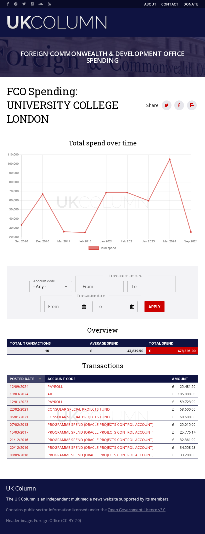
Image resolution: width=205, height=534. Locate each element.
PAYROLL (55, 386)
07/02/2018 (19, 424)
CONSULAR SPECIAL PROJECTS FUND (79, 409)
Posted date (26, 378)
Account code (62, 378)
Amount (180, 378)
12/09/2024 (19, 386)
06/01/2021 (19, 417)
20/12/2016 (19, 447)
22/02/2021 (19, 409)
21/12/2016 (19, 439)
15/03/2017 (19, 432)
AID (51, 394)
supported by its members (143, 499)
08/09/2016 (19, 455)
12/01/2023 (19, 401)
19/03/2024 (19, 394)
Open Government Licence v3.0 (137, 510)
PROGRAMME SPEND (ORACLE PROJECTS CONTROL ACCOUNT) (101, 424)
